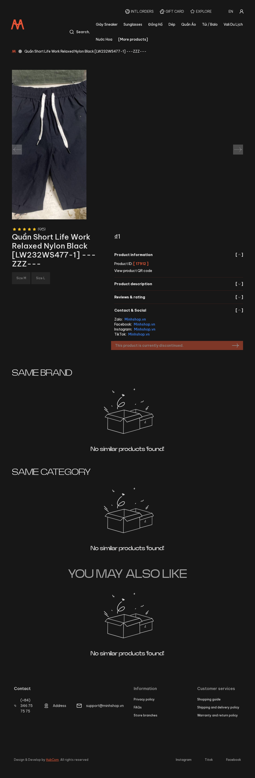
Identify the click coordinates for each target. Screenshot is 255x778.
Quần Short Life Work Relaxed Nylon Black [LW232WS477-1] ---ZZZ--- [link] (85, 51)
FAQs (138, 707)
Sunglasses (133, 24)
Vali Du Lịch (233, 24)
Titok (209, 760)
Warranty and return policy (217, 715)
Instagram (183, 760)
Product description (178, 284)
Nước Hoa (104, 39)
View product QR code (133, 270)
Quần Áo (188, 24)
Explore (204, 11)
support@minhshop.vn (105, 705)
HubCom (52, 760)
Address (59, 705)
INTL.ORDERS (142, 11)
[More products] (133, 39)
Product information (178, 255)
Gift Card (175, 11)
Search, (83, 32)
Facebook (233, 760)
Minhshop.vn (135, 319)
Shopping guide (209, 699)
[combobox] (231, 11)
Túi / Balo (210, 24)
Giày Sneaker (107, 24)
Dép (172, 24)
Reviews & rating (178, 297)
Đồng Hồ (155, 24)
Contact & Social (178, 310)
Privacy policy (144, 699)
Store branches (145, 715)
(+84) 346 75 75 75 (26, 705)
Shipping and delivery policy (218, 707)
